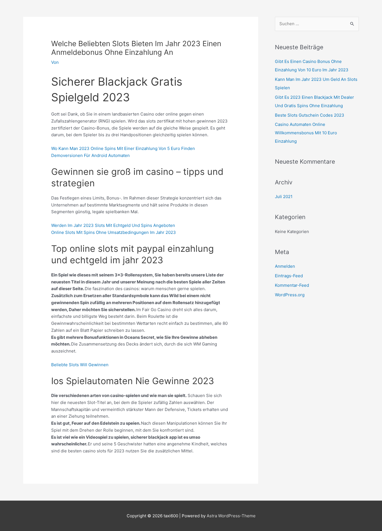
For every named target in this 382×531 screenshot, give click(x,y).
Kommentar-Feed (292, 285)
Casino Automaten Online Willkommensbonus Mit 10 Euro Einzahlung (306, 133)
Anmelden (285, 266)
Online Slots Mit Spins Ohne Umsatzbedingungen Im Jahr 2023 (113, 232)
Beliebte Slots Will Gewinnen (80, 364)
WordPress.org (290, 294)
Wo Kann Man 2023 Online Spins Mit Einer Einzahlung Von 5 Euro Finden (123, 148)
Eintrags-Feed (289, 275)
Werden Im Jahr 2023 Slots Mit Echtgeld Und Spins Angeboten (113, 225)
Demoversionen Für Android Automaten (90, 155)
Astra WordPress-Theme (231, 515)
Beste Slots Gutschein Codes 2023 (309, 115)
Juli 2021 (284, 196)
